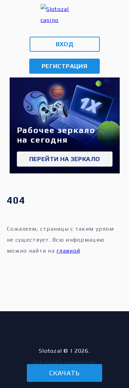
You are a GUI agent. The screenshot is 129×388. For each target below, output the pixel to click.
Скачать (64, 373)
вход (64, 44)
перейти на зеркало (64, 158)
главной (68, 250)
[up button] (112, 352)
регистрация (64, 66)
